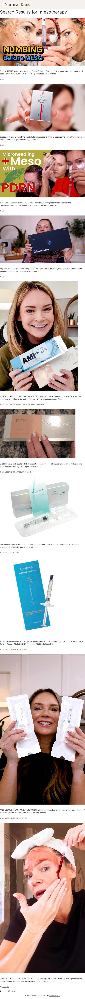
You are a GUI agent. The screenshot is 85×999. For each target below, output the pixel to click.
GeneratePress (54, 996)
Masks (7, 404)
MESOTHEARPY (16, 404)
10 (9, 991)
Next (15, 991)
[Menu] (80, 4)
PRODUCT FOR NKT (24, 472)
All (3, 79)
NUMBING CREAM (29, 404)
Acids (4, 987)
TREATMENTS (41, 404)
